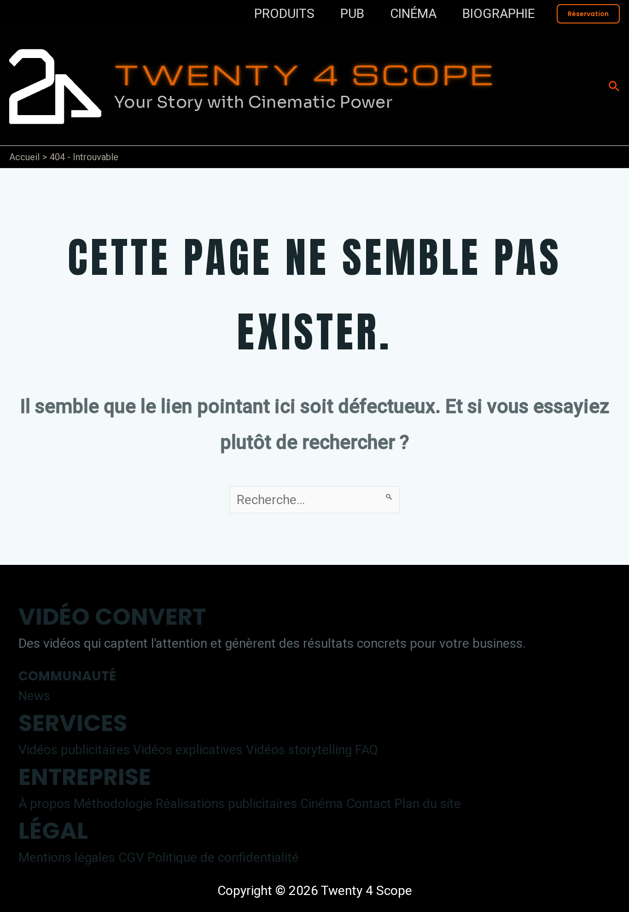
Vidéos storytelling (299, 749)
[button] (588, 13)
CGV (131, 857)
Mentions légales (66, 857)
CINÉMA (413, 13)
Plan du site (428, 803)
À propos (44, 803)
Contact (368, 803)
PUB (352, 13)
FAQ (366, 749)
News (34, 695)
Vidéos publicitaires (74, 749)
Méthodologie (113, 803)
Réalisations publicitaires (226, 803)
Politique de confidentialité (223, 857)
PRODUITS (284, 13)
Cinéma (321, 803)
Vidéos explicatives (188, 749)
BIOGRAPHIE (498, 13)
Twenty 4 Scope (305, 73)
